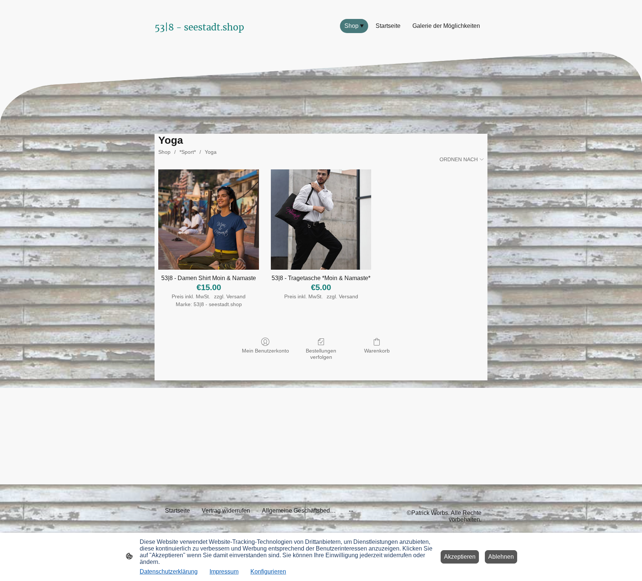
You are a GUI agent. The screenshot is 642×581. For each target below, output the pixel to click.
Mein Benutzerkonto (265, 351)
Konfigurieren (268, 571)
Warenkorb (377, 351)
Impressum (224, 571)
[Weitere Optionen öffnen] (351, 511)
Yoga (211, 152)
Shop (164, 152)
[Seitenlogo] (206, 41)
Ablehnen (501, 557)
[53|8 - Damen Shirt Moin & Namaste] (208, 219)
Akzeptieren (460, 557)
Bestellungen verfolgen (321, 354)
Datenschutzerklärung (169, 571)
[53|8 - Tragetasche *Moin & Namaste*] (321, 219)
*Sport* (187, 152)
